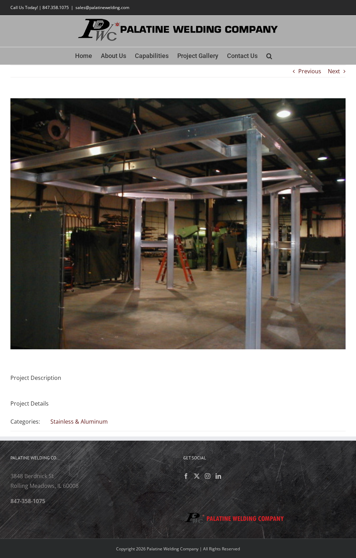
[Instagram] (207, 476)
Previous (309, 71)
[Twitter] (197, 476)
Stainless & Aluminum (79, 421)
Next (334, 71)
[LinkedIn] (218, 476)
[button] (269, 56)
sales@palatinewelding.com (102, 7)
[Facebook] (186, 476)
